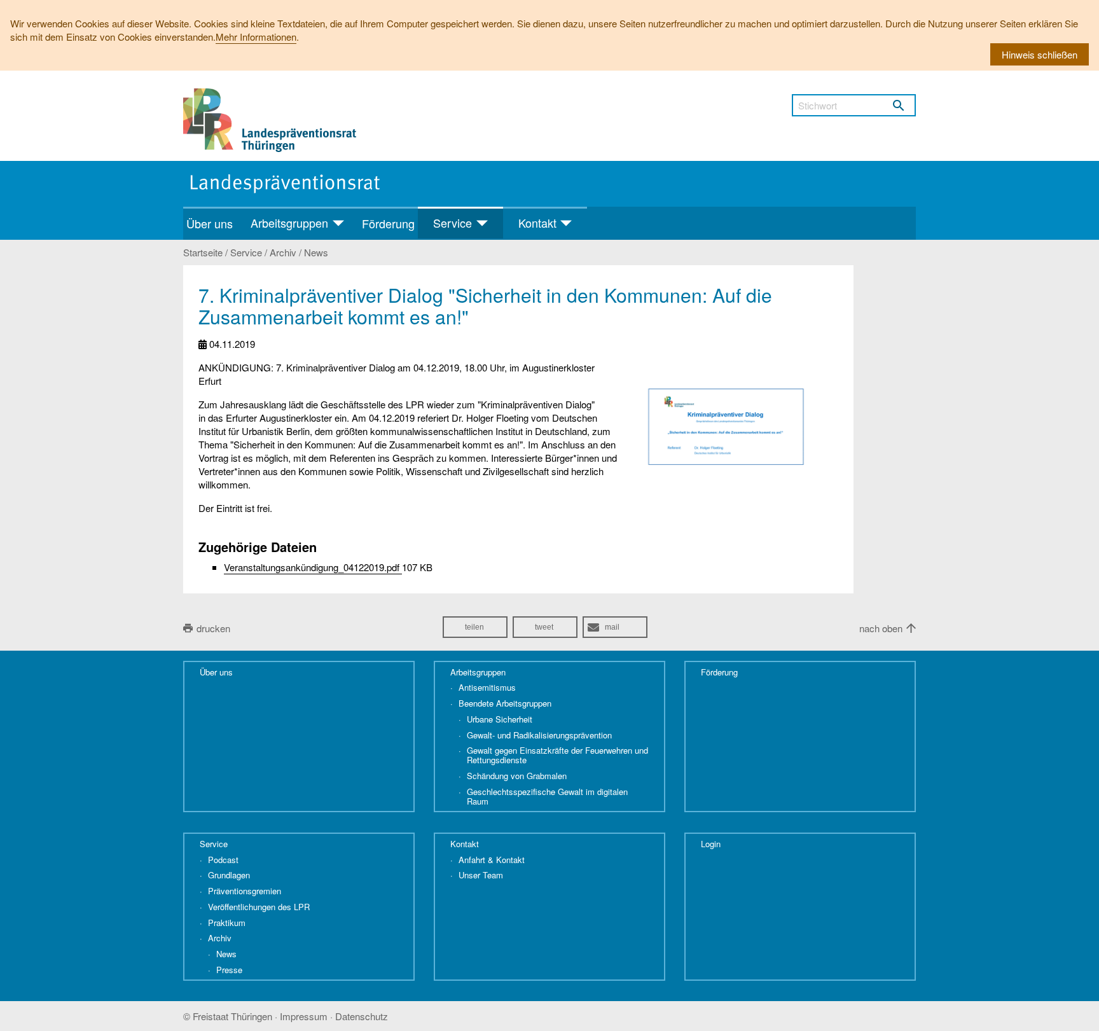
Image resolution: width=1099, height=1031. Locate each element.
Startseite (203, 252)
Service (246, 252)
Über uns (209, 223)
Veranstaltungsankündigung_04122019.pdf (313, 567)
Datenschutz (361, 1016)
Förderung (388, 223)
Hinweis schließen (1039, 54)
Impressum (304, 1016)
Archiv (283, 252)
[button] (475, 627)
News (316, 252)
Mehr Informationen (256, 36)
